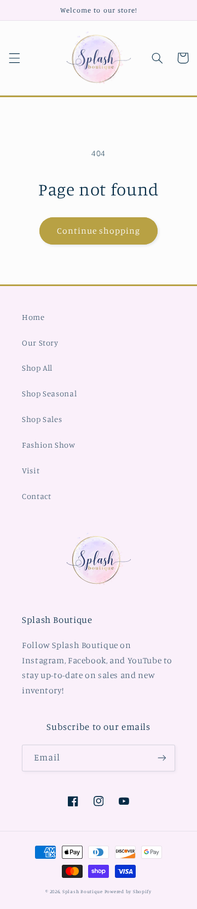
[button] (14, 57)
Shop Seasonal (49, 393)
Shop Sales (42, 419)
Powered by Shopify (128, 891)
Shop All (37, 367)
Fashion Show (49, 444)
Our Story (40, 342)
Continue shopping (99, 230)
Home (33, 317)
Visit (30, 470)
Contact (36, 496)
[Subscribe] (162, 758)
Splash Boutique (83, 891)
